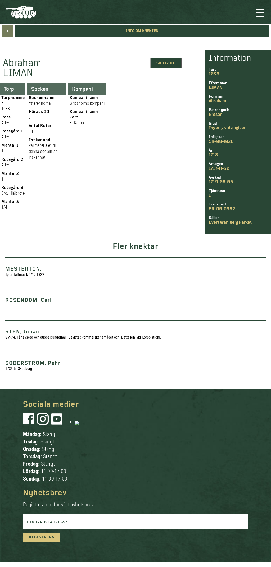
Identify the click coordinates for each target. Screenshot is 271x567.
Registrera (41, 537)
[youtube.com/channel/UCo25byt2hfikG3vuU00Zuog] (56, 422)
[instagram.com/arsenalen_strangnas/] (42, 422)
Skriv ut (165, 63)
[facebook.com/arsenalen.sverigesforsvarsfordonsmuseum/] (29, 422)
